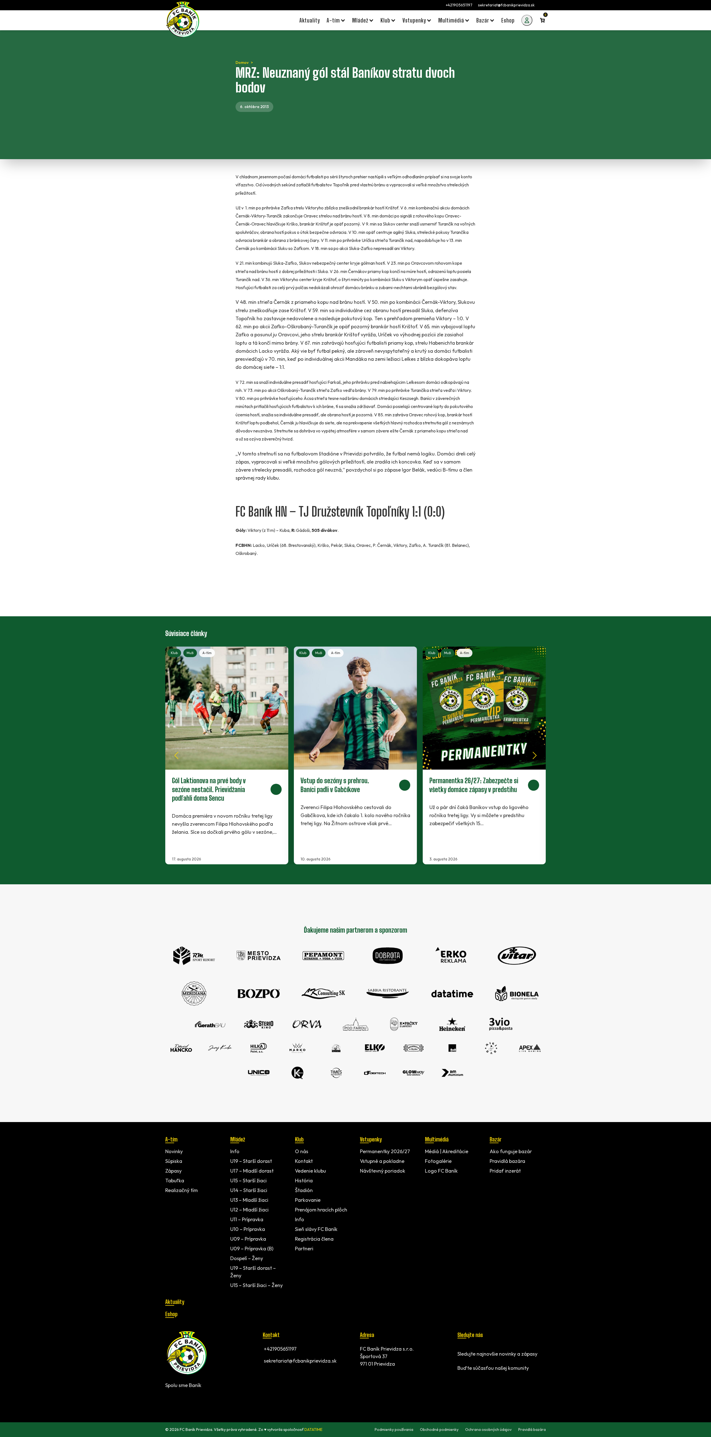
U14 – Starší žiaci (248, 1190)
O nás (301, 1151)
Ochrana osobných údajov (488, 1429)
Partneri (304, 1248)
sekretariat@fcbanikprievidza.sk (506, 4)
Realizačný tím (181, 1190)
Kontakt (304, 1161)
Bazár (495, 1139)
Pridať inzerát (505, 1171)
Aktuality (174, 1301)
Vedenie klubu (310, 1171)
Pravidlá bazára (507, 1161)
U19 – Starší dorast (251, 1161)
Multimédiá (437, 1139)
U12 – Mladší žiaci (249, 1209)
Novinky (174, 1151)
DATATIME (313, 1429)
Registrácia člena (314, 1239)
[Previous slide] (176, 755)
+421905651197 (459, 4)
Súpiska (173, 1161)
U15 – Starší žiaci (248, 1180)
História (304, 1180)
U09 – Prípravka (248, 1239)
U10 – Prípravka (247, 1229)
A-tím (207, 653)
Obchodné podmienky (439, 1429)
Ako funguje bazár (511, 1151)
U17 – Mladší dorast (252, 1171)
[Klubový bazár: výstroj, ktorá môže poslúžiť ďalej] (484, 755)
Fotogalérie (438, 1161)
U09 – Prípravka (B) (251, 1248)
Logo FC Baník (441, 1171)
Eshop (171, 1314)
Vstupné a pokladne (382, 1161)
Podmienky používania (394, 1429)
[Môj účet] (526, 20)
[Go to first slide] (534, 755)
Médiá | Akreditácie (446, 1151)
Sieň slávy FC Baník (316, 1229)
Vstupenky (371, 1139)
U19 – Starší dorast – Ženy (253, 1272)
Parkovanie (308, 1200)
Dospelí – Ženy (246, 1258)
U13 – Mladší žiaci (249, 1200)
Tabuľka (174, 1180)
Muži (190, 653)
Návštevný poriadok (382, 1171)
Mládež (237, 1139)
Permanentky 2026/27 (385, 1151)
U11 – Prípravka (246, 1219)
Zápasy (173, 1171)
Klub (174, 653)
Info (234, 1151)
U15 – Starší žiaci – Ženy (256, 1285)
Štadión (304, 1190)
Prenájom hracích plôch (321, 1209)
